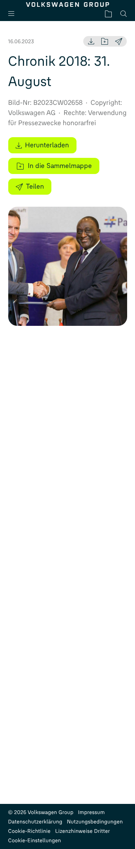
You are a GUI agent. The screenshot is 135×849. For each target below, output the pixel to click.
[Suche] (123, 13)
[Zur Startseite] (67, 4)
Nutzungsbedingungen (95, 822)
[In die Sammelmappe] (104, 41)
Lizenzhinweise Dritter (82, 831)
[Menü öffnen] (14, 14)
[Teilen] (118, 41)
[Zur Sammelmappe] (108, 14)
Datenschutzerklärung (35, 822)
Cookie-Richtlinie (29, 831)
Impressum (91, 812)
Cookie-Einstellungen (34, 840)
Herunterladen (47, 145)
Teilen (35, 186)
